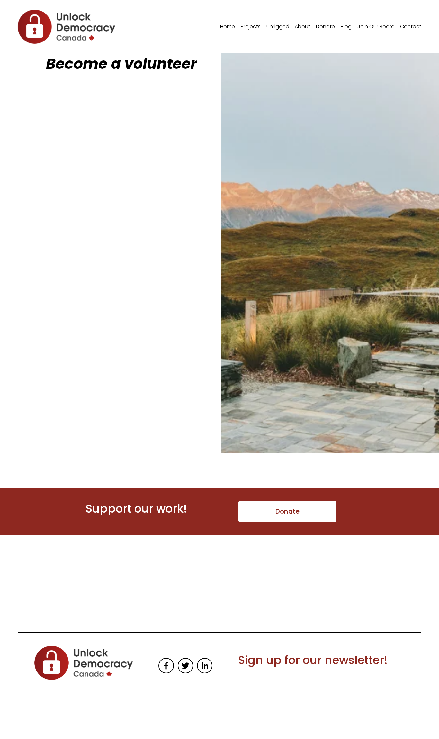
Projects (251, 26)
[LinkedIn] (204, 665)
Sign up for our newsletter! (313, 660)
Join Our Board (376, 26)
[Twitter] (185, 665)
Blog (346, 26)
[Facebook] (166, 665)
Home (227, 26)
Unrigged (277, 26)
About (302, 26)
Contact (410, 26)
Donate (325, 26)
